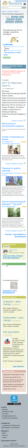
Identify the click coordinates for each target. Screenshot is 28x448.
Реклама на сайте (8, 411)
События (18, 19)
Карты (4, 433)
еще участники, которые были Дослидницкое (13, 257)
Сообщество (9, 22)
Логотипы (5, 414)
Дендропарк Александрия (11, 374)
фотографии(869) (7, 173)
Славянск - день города (12, 303)
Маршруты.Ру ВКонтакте (12, 425)
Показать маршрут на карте (14, 163)
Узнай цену (7, 57)
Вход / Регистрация (21, 1)
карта (18, 143)
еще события (18, 366)
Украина (10, 11)
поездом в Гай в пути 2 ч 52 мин (14, 50)
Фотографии (10, 19)
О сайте (4, 407)
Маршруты (15, 17)
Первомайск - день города (13, 319)
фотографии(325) (7, 141)
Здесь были (6, 246)
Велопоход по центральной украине (13, 124)
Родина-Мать (7, 389)
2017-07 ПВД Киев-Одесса (12, 84)
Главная (7, 17)
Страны (4, 437)
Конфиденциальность (9, 416)
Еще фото (8, 234)
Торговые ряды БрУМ (9, 377)
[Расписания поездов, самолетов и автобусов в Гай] (14, 39)
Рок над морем (11, 332)
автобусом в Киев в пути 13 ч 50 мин (15, 46)
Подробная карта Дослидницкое (10, 292)
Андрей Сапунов (13, 250)
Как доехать (18, 22)
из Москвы (8, 44)
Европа (4, 11)
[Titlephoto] (7, 341)
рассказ (13, 143)
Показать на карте (17, 120)
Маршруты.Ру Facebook (11, 427)
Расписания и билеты (8, 440)
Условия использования (10, 418)
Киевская (16, 11)
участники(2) (6, 143)
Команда (5, 409)
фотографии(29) (7, 206)
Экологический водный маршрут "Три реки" (13, 202)
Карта (21, 17)
